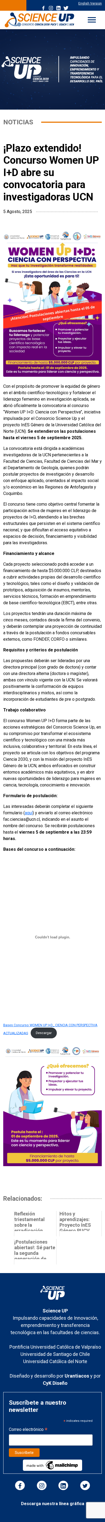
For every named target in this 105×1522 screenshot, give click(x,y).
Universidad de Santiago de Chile (55, 1354)
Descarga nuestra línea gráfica (52, 1503)
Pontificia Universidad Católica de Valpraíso (55, 1347)
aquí (29, 812)
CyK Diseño (55, 1383)
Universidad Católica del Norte (55, 1361)
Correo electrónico (28, 1430)
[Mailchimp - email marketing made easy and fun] (52, 1464)
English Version (90, 3)
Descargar (44, 1033)
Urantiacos (77, 1376)
